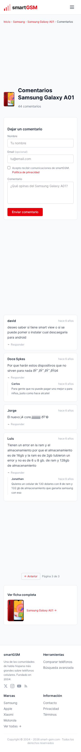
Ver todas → (12, 726)
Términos (49, 714)
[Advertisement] (40, 267)
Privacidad (51, 708)
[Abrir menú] (72, 7)
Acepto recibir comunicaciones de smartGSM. (41, 170)
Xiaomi (8, 714)
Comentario (14, 179)
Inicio (7, 21)
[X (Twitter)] (6, 686)
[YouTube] (19, 686)
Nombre (12, 136)
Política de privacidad (25, 172)
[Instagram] (12, 686)
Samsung (19, 21)
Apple (8, 708)
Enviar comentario (25, 212)
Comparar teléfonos (57, 662)
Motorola (10, 720)
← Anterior (30, 576)
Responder (17, 344)
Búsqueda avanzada (58, 667)
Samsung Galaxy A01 (40, 21)
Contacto (50, 703)
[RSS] (26, 686)
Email (17, 151)
